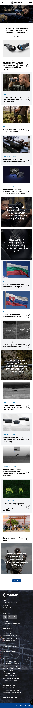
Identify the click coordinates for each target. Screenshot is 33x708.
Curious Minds (6, 535)
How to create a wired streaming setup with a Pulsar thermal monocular (14, 192)
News (16, 25)
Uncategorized (9, 281)
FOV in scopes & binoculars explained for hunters (14, 346)
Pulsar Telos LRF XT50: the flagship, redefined (13, 130)
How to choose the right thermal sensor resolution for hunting (13, 439)
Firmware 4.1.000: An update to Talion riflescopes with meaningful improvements (16, 30)
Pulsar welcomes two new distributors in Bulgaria (13, 286)
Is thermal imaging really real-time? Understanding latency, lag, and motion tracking (13, 507)
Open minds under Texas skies (13, 539)
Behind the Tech (6, 60)
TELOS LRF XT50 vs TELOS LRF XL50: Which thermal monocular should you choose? (13, 66)
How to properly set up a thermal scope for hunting (14, 160)
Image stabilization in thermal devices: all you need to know (12, 407)
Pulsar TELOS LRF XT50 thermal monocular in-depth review (12, 99)
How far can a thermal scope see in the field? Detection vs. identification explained (14, 472)
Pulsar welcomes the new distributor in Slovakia (13, 316)
